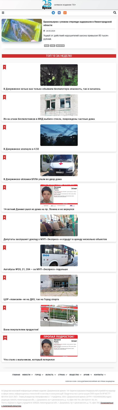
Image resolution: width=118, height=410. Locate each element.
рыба (47, 45)
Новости (26, 374)
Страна (61, 374)
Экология (60, 45)
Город (38, 374)
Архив (86, 374)
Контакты (98, 374)
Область (49, 374)
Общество (74, 374)
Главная (16, 374)
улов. (53, 45)
